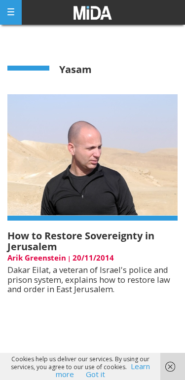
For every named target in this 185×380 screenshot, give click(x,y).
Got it (95, 374)
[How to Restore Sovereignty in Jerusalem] (92, 156)
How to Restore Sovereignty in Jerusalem (80, 241)
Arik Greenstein (36, 258)
